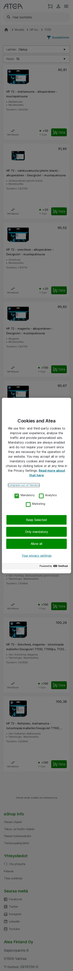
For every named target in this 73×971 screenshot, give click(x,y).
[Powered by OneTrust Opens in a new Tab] (54, 567)
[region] (36, 485)
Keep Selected (36, 520)
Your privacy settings (37, 555)
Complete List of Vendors (24, 484)
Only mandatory (36, 532)
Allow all (36, 544)
